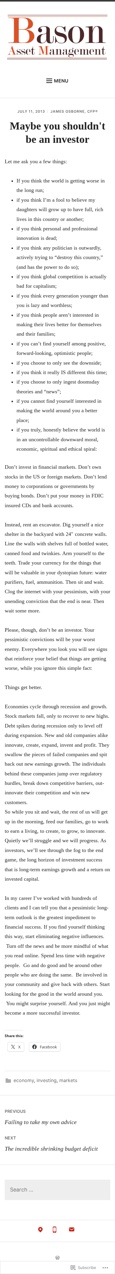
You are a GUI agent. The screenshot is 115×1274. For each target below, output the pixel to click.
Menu (61, 81)
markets (68, 1080)
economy (24, 1080)
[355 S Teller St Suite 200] (40, 1231)
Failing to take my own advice (41, 1117)
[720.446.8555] (54, 1231)
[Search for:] (58, 1189)
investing (47, 1080)
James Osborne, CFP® (74, 111)
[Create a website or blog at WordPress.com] (57, 1257)
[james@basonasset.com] (71, 1231)
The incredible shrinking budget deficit (51, 1143)
